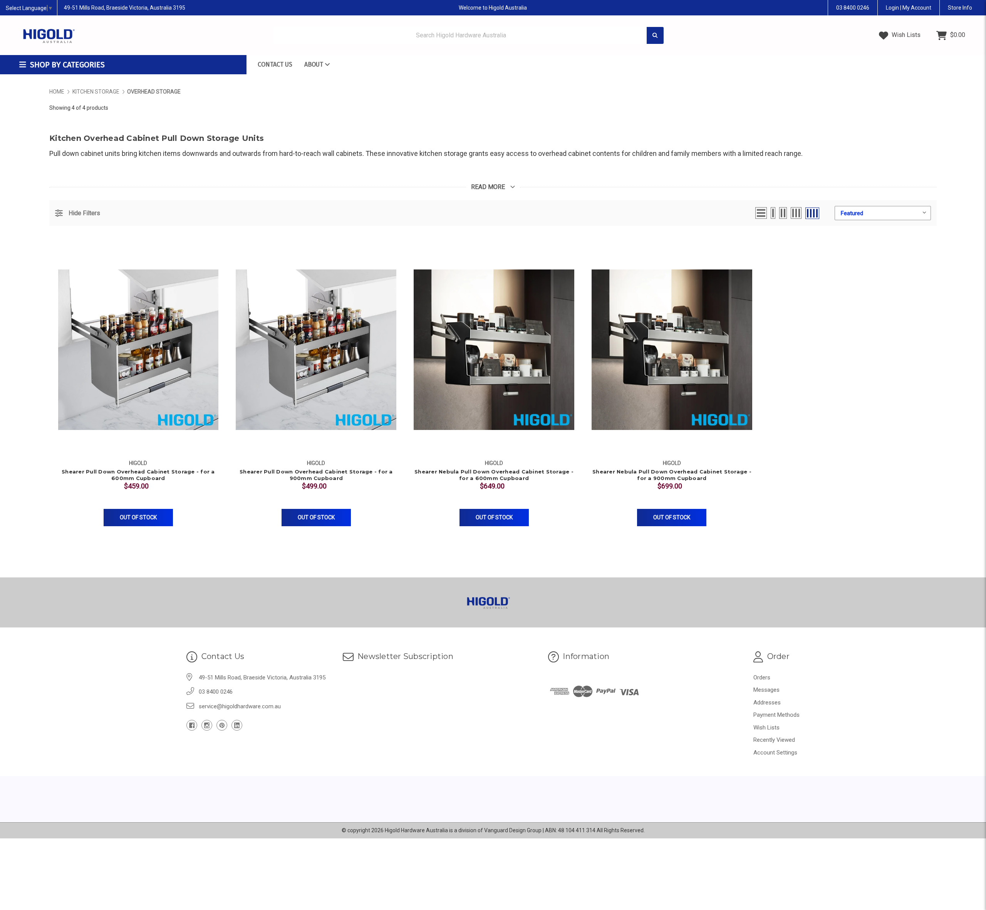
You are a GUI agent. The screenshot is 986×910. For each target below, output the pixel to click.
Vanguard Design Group (513, 830)
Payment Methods (776, 714)
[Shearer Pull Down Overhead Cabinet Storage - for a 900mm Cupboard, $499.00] (316, 349)
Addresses (767, 702)
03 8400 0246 (852, 8)
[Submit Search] (655, 35)
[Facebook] (191, 725)
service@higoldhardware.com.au (240, 706)
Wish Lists (905, 34)
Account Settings (775, 752)
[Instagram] (206, 725)
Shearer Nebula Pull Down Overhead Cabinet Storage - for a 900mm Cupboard (671, 474)
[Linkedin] (236, 725)
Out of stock (138, 517)
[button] (77, 213)
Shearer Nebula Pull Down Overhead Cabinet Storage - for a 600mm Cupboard (493, 474)
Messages (766, 689)
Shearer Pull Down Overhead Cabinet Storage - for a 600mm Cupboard (138, 474)
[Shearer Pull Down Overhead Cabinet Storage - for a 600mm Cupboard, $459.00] (138, 349)
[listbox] (883, 213)
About (314, 64)
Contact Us (275, 64)
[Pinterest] (221, 725)
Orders (761, 677)
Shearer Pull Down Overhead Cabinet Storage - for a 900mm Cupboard (316, 474)
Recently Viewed (774, 739)
